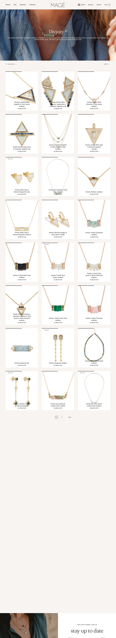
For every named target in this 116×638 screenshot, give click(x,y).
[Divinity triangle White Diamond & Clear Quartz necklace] (94, 91)
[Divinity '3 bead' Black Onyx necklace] (22, 262)
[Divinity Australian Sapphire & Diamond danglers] (22, 390)
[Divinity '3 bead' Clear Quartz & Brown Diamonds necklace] (94, 262)
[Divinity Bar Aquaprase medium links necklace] (58, 390)
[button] (8, 5)
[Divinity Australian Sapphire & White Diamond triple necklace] (58, 133)
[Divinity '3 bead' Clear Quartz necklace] (58, 262)
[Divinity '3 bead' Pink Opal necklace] (94, 305)
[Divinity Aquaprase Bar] (22, 347)
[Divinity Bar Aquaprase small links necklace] (58, 176)
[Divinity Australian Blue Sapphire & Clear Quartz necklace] (22, 91)
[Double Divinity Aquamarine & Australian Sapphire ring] (22, 133)
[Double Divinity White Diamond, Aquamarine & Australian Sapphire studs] (58, 91)
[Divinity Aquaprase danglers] (58, 347)
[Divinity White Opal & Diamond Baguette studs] (22, 176)
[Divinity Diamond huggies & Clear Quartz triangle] (58, 219)
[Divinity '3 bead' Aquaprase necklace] (94, 219)
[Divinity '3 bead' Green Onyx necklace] (58, 305)
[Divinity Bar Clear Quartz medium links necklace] (94, 390)
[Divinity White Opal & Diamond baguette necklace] (22, 219)
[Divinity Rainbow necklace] (94, 176)
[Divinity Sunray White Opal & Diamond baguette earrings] (94, 133)
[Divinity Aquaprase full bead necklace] (94, 347)
